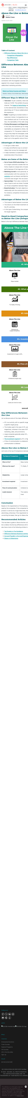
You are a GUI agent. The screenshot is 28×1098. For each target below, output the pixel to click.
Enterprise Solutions (7, 1042)
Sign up (3, 1054)
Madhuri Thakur (10, 17)
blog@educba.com (20, 10)
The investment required (12, 439)
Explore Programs (7, 1047)
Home (10, 7)
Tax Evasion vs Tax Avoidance (13, 531)
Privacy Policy (20, 1095)
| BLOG (14, 5)
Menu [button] (24, 5)
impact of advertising (19, 105)
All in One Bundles (7, 1052)
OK (26, 1086)
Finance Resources (22, 7)
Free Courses (5, 1044)
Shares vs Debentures (11, 538)
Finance (14, 7)
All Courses (4, 1049)
